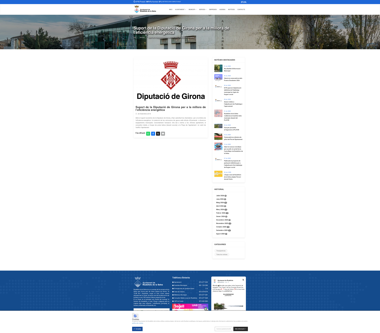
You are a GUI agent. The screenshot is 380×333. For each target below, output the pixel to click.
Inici (170, 9)
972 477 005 (203, 282)
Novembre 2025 (223, 223)
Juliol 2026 (221, 196)
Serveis (202, 9)
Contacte (241, 9)
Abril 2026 (220, 206)
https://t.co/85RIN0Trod (225, 291)
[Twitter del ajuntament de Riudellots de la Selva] (236, 2)
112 (206, 288)
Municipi (192, 9)
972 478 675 (203, 291)
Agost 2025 (221, 234)
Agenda (222, 9)
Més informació (240, 329)
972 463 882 (203, 301)
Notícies (231, 9)
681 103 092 (203, 285)
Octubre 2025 (222, 227)
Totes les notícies (221, 254)
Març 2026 (221, 209)
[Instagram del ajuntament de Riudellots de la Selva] (240, 2)
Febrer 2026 (222, 213)
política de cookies (137, 323)
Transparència (220, 251)
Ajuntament (180, 9)
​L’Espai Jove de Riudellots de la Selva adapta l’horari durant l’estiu (232, 177)
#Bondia (215, 285)
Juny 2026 (220, 199)
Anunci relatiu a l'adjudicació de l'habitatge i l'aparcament (233, 104)
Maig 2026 (221, 203)
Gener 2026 (221, 216)
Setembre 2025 (223, 230)
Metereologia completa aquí (173, 1)
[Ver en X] (243, 280)
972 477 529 (203, 298)
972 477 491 (203, 295)
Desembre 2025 (223, 220)
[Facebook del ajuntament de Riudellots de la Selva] (232, 2)
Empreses (213, 9)
